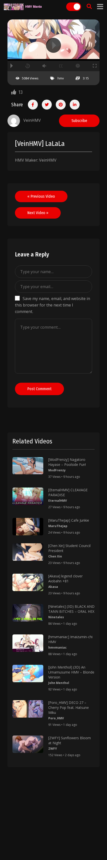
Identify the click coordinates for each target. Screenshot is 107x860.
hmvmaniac (57, 647)
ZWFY (52, 748)
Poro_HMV (56, 718)
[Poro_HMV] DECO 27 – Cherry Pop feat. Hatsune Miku (68, 707)
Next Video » (37, 212)
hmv (60, 78)
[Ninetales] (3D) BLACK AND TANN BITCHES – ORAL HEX (71, 609)
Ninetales (56, 617)
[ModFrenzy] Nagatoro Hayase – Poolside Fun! (67, 462)
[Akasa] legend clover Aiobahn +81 (65, 578)
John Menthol (58, 683)
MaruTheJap (57, 526)
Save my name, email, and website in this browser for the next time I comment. (52, 305)
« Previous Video (41, 196)
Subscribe (79, 120)
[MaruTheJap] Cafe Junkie (68, 520)
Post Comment (39, 388)
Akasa (53, 587)
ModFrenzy (57, 470)
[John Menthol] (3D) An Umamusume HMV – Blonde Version (71, 672)
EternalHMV (57, 500)
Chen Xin (55, 556)
